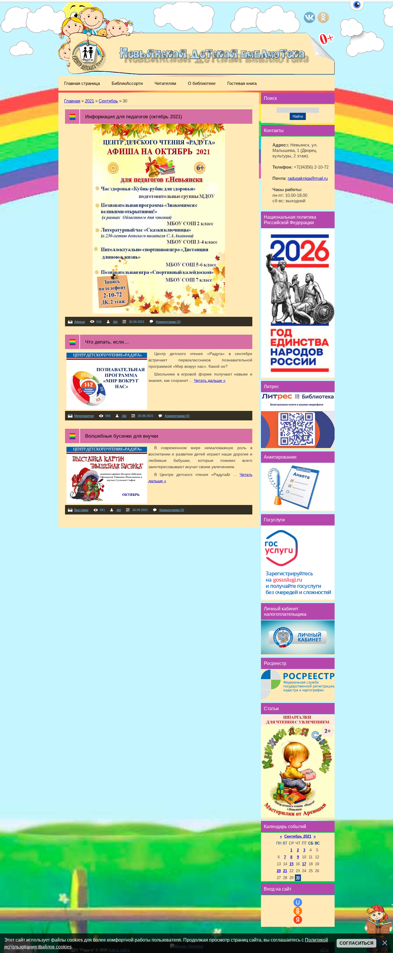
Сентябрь (108, 101)
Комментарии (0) (168, 321)
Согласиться (356, 943)
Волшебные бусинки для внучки (121, 436)
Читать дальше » (210, 380)
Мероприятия (84, 416)
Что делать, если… (107, 342)
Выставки (81, 510)
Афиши (79, 321)
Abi (115, 321)
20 (279, 871)
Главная (72, 101)
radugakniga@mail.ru (308, 178)
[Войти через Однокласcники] (297, 911)
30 (298, 878)
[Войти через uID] (297, 902)
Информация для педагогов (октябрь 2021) (133, 116)
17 (304, 864)
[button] (357, 8)
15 (291, 864)
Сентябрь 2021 (297, 836)
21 (285, 871)
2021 (89, 101)
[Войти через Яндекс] (297, 919)
